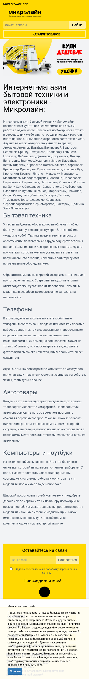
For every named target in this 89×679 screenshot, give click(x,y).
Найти (77, 25)
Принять (15, 671)
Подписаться (67, 560)
